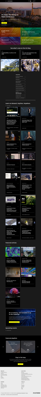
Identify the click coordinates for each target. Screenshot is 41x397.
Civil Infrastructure (19, 84)
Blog (22, 387)
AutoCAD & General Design (20, 88)
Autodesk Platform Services (20, 90)
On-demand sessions (24, 373)
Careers (2, 384)
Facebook (22, 385)
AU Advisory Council (4, 374)
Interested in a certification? (20, 97)
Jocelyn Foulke (24, 192)
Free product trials (3, 385)
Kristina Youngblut (10, 127)
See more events (9, 330)
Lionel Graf (9, 214)
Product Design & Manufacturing (18, 82)
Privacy (27, 393)
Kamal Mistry (24, 148)
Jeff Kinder (9, 148)
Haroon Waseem (9, 192)
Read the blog (4, 57)
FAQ (1, 376)
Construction (18, 79)
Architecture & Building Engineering (19, 77)
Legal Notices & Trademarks (21, 393)
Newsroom (2, 387)
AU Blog (2, 377)
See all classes (8, 105)
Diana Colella (29, 148)
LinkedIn (22, 383)
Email (22, 388)
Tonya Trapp (24, 128)
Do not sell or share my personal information (12, 394)
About (2, 383)
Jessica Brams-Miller (26, 214)
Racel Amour (24, 168)
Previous (1, 60)
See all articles (9, 245)
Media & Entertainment (19, 86)
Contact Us (2, 378)
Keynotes (22, 372)
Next (39, 60)
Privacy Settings (3, 394)
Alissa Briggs (29, 168)
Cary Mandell (16, 127)
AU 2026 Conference (4, 372)
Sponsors (2, 373)
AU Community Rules (4, 375)
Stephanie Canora (14, 148)
